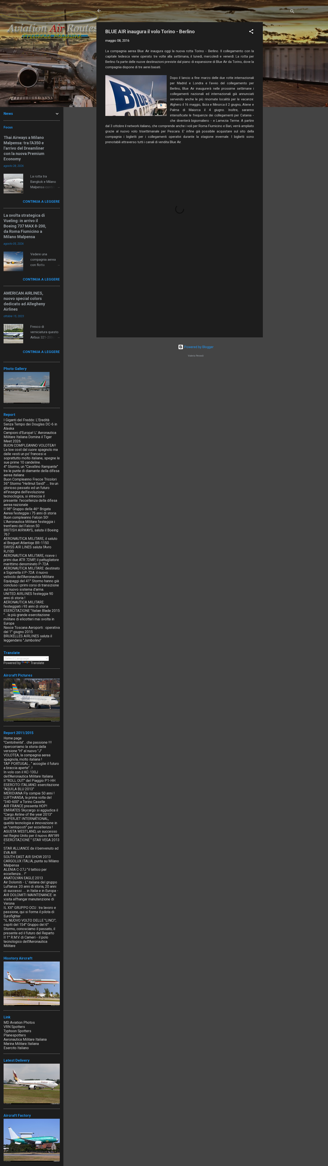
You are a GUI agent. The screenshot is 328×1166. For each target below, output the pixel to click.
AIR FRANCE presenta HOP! (25, 806)
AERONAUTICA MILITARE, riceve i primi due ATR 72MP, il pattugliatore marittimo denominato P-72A (31, 559)
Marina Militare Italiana (21, 1044)
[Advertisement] (280, 89)
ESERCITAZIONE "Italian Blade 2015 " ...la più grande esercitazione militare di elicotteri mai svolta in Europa (32, 617)
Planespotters (15, 1035)
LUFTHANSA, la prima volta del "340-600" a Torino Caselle (28, 799)
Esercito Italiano (16, 1048)
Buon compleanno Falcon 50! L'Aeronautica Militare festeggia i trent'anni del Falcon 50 (29, 521)
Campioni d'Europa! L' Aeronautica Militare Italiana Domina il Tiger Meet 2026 (30, 437)
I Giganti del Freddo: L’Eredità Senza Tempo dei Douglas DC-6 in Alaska (30, 424)
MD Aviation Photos (19, 1022)
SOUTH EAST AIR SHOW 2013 (27, 857)
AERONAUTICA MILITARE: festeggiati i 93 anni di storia (26, 604)
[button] (251, 32)
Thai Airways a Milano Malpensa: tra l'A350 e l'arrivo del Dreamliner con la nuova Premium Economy (24, 148)
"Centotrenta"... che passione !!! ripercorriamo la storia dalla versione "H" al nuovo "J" (28, 746)
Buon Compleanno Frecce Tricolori (30, 479)
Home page (13, 738)
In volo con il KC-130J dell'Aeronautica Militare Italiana (28, 774)
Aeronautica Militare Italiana (25, 1039)
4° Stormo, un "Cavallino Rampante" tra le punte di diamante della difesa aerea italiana (31, 470)
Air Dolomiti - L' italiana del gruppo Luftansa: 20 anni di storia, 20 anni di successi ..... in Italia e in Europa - (31, 886)
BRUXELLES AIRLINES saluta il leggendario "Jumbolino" (28, 638)
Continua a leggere (41, 202)
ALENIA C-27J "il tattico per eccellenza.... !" (25, 871)
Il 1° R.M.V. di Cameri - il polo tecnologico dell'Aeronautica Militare (26, 941)
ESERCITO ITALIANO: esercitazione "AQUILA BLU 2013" (31, 787)
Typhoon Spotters (17, 1031)
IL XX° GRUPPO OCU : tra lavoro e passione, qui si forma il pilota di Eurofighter (30, 912)
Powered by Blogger (198, 347)
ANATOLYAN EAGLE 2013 (23, 878)
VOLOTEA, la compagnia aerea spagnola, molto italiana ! (27, 757)
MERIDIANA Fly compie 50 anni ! (29, 793)
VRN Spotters (14, 1027)
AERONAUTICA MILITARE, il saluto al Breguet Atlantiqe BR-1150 (30, 541)
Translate (37, 663)
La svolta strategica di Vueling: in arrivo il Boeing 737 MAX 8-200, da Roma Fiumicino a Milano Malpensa (25, 226)
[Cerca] (292, 12)
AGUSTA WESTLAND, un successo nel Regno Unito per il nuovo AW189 (31, 833)
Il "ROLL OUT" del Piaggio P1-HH (29, 780)
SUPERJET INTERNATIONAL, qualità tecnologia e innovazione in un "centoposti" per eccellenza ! (30, 823)
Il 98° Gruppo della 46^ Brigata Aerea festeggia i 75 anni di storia (30, 511)
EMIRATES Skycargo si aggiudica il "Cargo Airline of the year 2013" (31, 812)
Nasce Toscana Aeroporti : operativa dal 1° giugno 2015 (32, 629)
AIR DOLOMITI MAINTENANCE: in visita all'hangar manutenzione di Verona (30, 899)
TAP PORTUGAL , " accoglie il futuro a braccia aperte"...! (31, 766)
